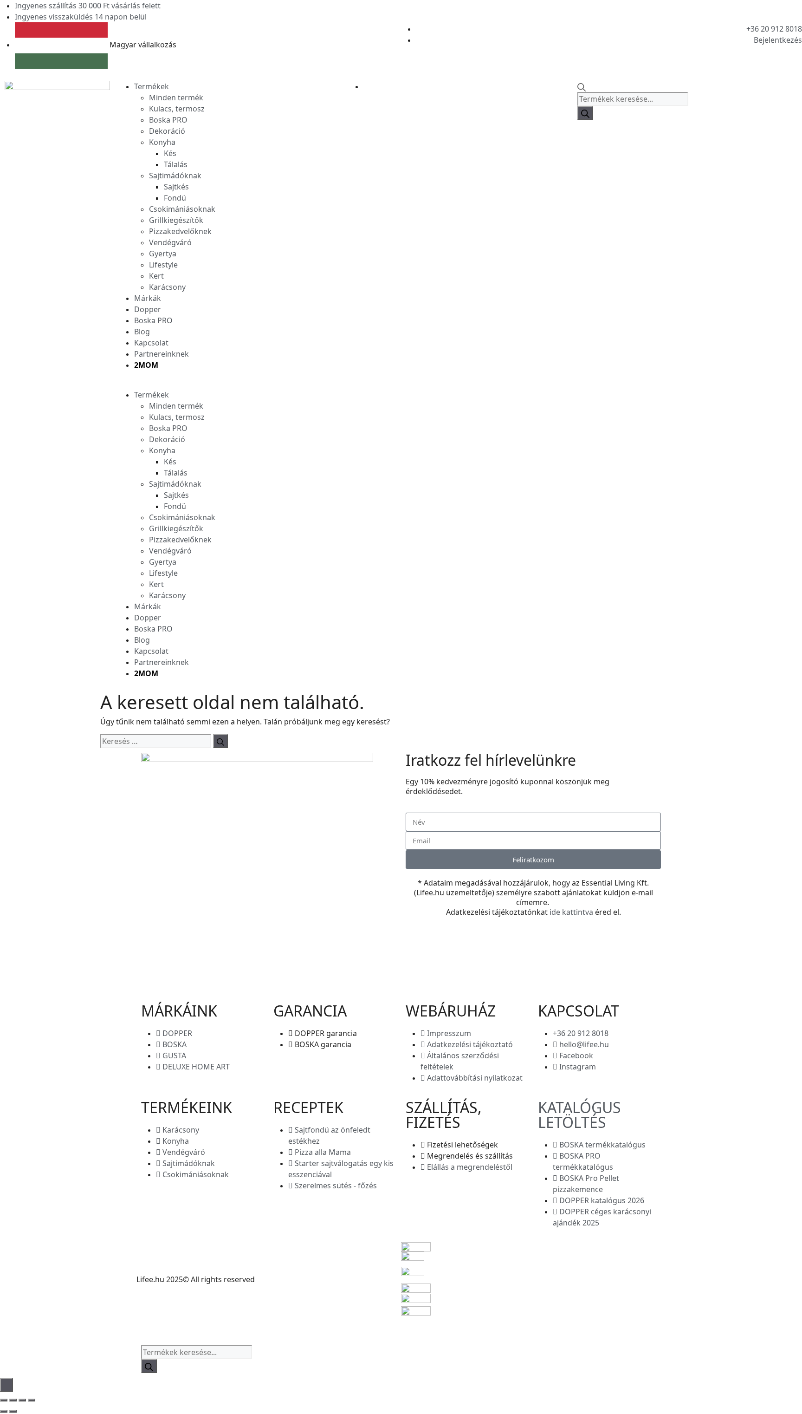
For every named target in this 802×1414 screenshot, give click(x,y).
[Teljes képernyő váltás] (13, 1400)
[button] (172, 383)
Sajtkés (176, 187)
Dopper (147, 309)
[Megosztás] (22, 1400)
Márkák (147, 298)
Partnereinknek (161, 354)
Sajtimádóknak (175, 175)
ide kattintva (571, 912)
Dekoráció (167, 131)
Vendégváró (170, 242)
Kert (156, 276)
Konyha (162, 142)
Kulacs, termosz (177, 109)
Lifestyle (163, 265)
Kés (170, 153)
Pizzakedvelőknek (180, 231)
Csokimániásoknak (182, 209)
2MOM (146, 365)
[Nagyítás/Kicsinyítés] (3, 1400)
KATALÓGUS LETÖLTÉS (579, 1114)
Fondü (175, 198)
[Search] (585, 113)
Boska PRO (168, 120)
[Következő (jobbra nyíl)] (13, 1411)
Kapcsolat (151, 343)
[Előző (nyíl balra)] (3, 1411)
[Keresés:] (155, 741)
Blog (142, 331)
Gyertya (162, 253)
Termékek (151, 86)
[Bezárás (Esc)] (31, 1400)
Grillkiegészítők (176, 220)
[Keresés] (220, 741)
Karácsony (167, 287)
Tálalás (176, 164)
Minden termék (176, 97)
